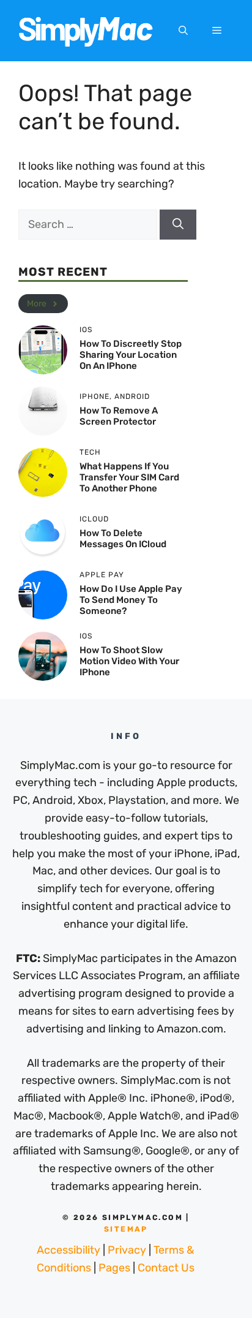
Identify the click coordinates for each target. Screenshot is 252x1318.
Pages (114, 1267)
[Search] (178, 225)
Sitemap (126, 1229)
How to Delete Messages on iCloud (123, 539)
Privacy (127, 1250)
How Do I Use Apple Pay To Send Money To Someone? (131, 599)
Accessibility (68, 1250)
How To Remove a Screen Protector (119, 416)
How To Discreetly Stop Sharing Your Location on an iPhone (131, 354)
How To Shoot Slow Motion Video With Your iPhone (129, 661)
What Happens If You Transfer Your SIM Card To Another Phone (129, 477)
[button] (183, 30)
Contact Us (166, 1267)
